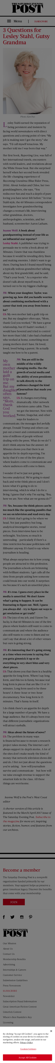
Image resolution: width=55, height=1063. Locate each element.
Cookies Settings (28, 1049)
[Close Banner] (51, 1031)
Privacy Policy (26, 1042)
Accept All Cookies (28, 1057)
